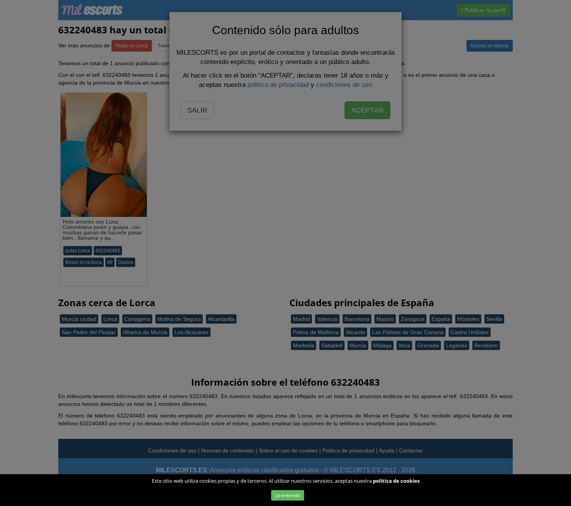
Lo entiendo (287, 495)
